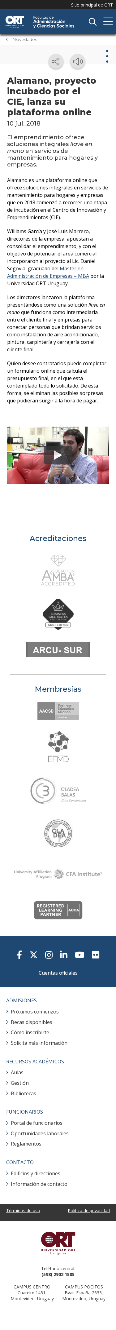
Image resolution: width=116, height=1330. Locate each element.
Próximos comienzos (35, 1011)
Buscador (92, 21)
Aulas (17, 1072)
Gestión (20, 1083)
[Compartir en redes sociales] (56, 61)
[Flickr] (95, 955)
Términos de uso (23, 1210)
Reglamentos (26, 1143)
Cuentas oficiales (58, 972)
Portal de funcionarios (36, 1122)
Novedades (24, 39)
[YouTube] (79, 955)
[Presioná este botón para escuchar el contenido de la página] (77, 61)
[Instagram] (49, 955)
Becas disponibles (31, 1022)
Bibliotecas (23, 1093)
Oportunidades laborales (40, 1133)
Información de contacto (39, 1184)
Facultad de (51, 21)
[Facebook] (19, 955)
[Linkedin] (63, 955)
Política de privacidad (89, 1210)
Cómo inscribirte (30, 1032)
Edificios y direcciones (35, 1173)
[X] (33, 955)
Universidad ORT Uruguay (58, 1243)
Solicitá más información (39, 1043)
